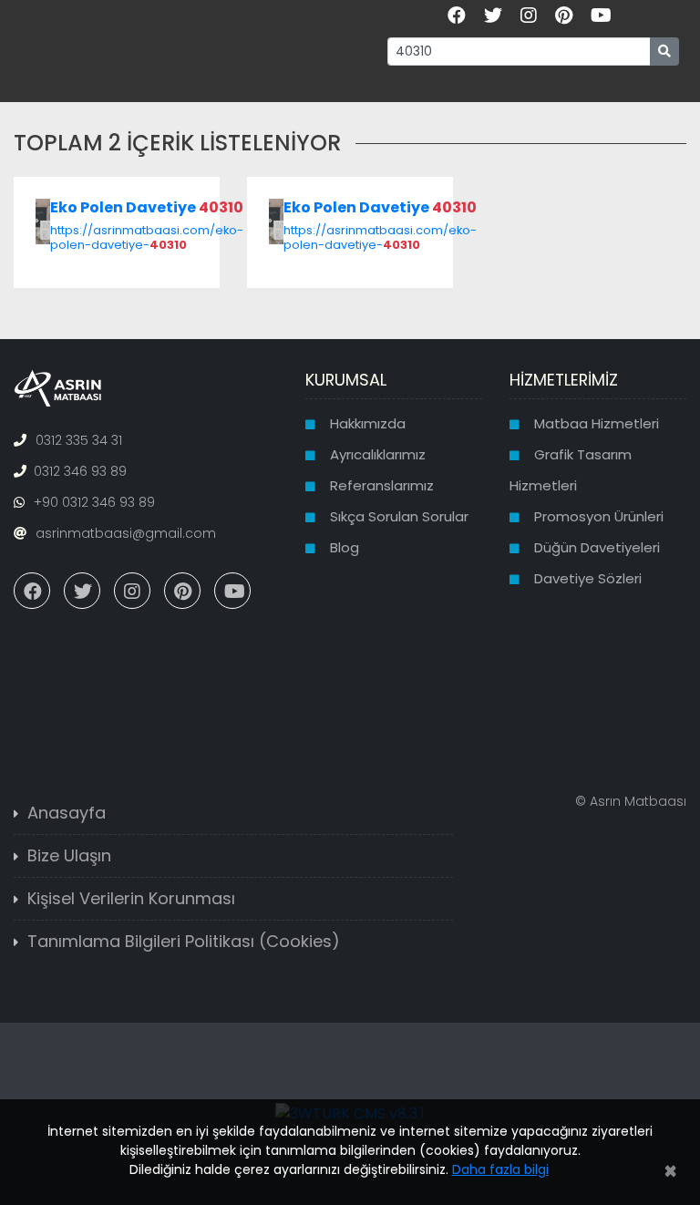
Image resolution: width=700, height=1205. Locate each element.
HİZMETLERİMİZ (564, 379)
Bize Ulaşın (69, 855)
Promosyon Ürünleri (599, 516)
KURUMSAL (345, 379)
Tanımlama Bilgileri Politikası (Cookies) (183, 941)
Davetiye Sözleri (588, 578)
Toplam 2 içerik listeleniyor (177, 143)
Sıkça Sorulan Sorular (399, 516)
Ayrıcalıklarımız (378, 454)
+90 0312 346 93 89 (94, 502)
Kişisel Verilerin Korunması (131, 898)
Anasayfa (66, 812)
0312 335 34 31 (79, 440)
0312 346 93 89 (80, 471)
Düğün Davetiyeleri (597, 547)
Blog (344, 547)
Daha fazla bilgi (500, 1169)
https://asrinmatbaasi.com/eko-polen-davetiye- (146, 237)
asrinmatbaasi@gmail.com (126, 533)
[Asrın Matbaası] (58, 387)
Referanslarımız (382, 485)
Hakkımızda (368, 423)
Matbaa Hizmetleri (596, 423)
